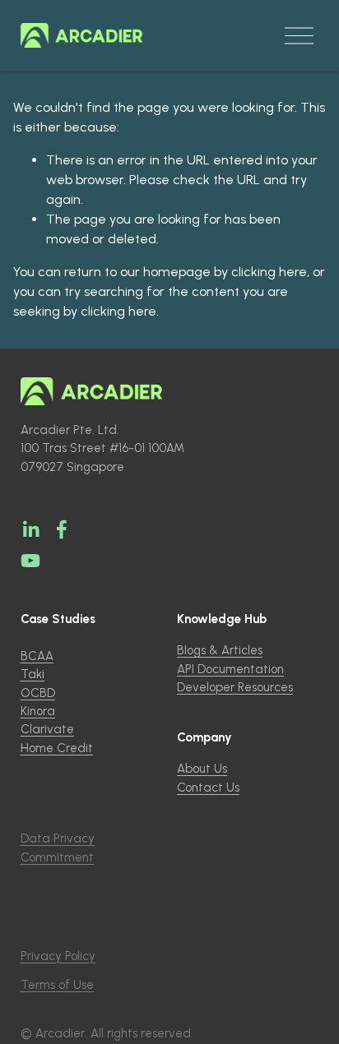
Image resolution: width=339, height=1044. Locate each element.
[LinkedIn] (30, 529)
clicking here (269, 271)
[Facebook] (62, 529)
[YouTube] (30, 561)
